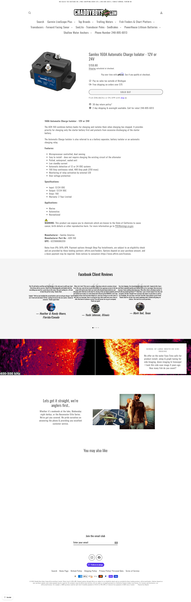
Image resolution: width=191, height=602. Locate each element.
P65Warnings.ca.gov (124, 226)
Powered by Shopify (143, 585)
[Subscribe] (116, 542)
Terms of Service (132, 570)
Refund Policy (76, 570)
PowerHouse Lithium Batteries (141, 27)
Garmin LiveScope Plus (60, 22)
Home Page (64, 570)
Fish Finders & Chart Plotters (135, 22)
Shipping (92, 68)
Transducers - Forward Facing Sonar (50, 27)
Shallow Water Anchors (76, 32)
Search (40, 22)
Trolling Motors (105, 22)
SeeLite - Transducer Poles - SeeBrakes (97, 27)
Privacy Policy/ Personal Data (111, 570)
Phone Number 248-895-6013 (111, 32)
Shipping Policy (90, 570)
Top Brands (84, 22)
